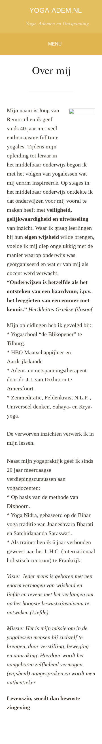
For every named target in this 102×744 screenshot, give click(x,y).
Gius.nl (93, 735)
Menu (55, 44)
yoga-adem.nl (55, 10)
